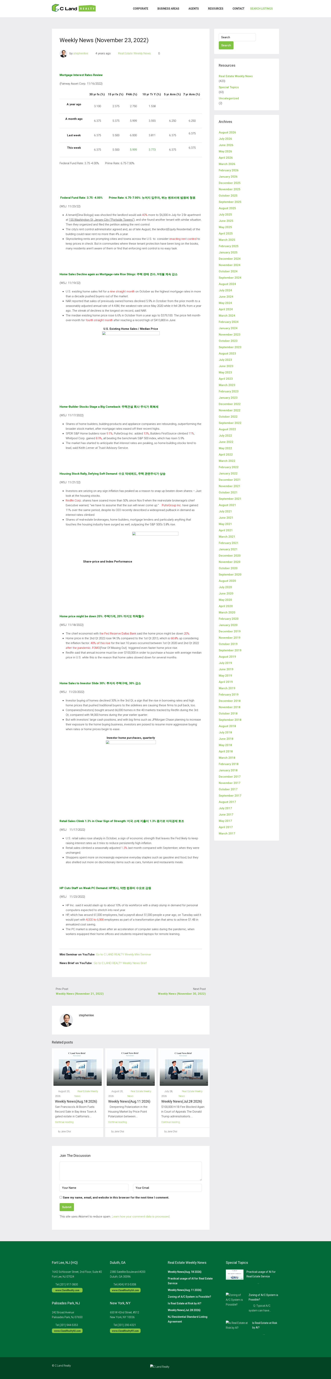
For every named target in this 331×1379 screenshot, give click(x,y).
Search (226, 45)
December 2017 (230, 776)
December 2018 (230, 701)
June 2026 (226, 145)
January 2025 (228, 252)
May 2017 (225, 821)
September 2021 (230, 498)
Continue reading (64, 1122)
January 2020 (228, 625)
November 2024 (229, 265)
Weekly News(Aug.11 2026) (129, 1101)
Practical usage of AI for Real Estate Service (190, 1281)
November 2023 (229, 334)
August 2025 (227, 208)
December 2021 (230, 480)
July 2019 (225, 663)
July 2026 (225, 138)
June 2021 (226, 517)
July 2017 (225, 808)
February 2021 (228, 543)
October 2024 (228, 271)
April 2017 (226, 827)
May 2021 (225, 524)
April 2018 (226, 751)
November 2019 (229, 637)
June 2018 (226, 739)
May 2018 (225, 745)
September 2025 (230, 202)
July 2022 (225, 435)
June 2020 (226, 593)
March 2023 (227, 385)
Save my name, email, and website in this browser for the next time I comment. (116, 1197)
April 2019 (226, 682)
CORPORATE (140, 8)
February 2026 (228, 170)
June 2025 (226, 221)
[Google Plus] (269, 1367)
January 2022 (228, 473)
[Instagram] (262, 1367)
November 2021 (229, 486)
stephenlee (80, 53)
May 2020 (225, 600)
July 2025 (225, 214)
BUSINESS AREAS (168, 8)
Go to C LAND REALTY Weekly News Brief (120, 963)
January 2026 (228, 176)
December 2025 (230, 183)
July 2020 (225, 587)
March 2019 (227, 688)
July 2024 (225, 290)
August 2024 (227, 284)
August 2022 (227, 429)
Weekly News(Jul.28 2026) (181, 1101)
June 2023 (226, 366)
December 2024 (230, 258)
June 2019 (226, 669)
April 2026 (226, 157)
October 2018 (228, 713)
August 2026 (227, 132)
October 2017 (228, 789)
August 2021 (227, 505)
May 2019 (225, 675)
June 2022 (226, 442)
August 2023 (227, 353)
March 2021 (227, 536)
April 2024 (226, 309)
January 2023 (228, 397)
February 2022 (228, 467)
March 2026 (227, 164)
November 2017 (229, 783)
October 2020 (228, 568)
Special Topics (229, 87)
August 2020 (227, 581)
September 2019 (230, 650)
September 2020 (230, 574)
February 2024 (228, 322)
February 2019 (228, 694)
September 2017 (230, 795)
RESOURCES (215, 8)
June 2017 (226, 814)
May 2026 (225, 151)
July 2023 (225, 360)
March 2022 (227, 461)
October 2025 (228, 195)
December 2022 (230, 404)
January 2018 (228, 770)
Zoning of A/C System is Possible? (189, 1296)
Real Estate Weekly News (134, 53)
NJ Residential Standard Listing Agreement (187, 1319)
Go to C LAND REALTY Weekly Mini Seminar (123, 954)
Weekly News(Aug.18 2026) (76, 1101)
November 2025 (229, 189)
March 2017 (227, 833)
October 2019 (228, 644)
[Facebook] (255, 1367)
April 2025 (226, 233)
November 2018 (229, 707)
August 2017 (227, 802)
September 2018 (230, 720)
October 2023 (228, 341)
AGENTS (193, 8)
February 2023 (228, 391)
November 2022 (229, 410)
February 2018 (228, 764)
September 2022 (230, 423)
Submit (66, 1207)
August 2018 (227, 726)
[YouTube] (276, 1367)
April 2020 (226, 606)
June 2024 (226, 296)
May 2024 (225, 303)
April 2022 (226, 454)
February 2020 (228, 619)
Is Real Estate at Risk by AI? (184, 1303)
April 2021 (226, 530)
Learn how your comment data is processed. (141, 1216)
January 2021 (228, 549)
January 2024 (228, 328)
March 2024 (227, 315)
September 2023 (230, 347)
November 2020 (229, 562)
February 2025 (228, 246)
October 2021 (228, 492)
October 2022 (228, 416)
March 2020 (227, 612)
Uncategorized (229, 98)
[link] (234, 1274)
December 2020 (230, 555)
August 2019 (227, 656)
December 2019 (230, 631)
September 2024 (230, 277)
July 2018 (225, 732)
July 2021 (225, 511)
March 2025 (227, 240)
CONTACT (238, 8)
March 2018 (227, 757)
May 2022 (225, 448)
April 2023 (226, 378)
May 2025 (225, 227)
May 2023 (225, 372)
